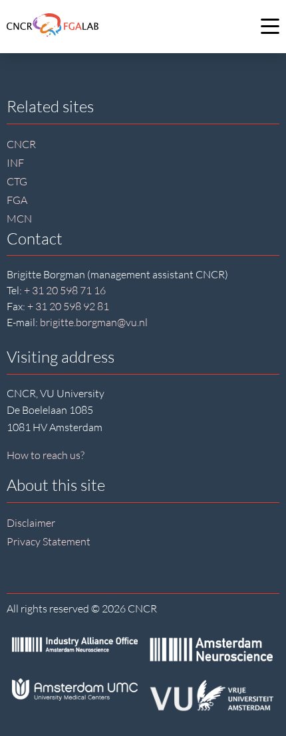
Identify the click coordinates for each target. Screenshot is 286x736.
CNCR (21, 144)
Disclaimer (31, 522)
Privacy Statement (48, 541)
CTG (17, 181)
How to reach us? (45, 455)
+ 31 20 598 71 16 (65, 290)
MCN (19, 218)
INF (15, 162)
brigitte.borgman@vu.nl (94, 322)
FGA (17, 200)
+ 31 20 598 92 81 (68, 306)
